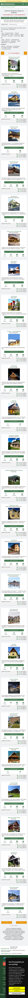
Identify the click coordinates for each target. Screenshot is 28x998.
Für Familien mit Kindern (7, 47)
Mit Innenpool (9, 46)
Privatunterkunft (12, 42)
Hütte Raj (14, 400)
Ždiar (3, 33)
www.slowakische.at (20, 14)
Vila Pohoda (14, 296)
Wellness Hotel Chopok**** (14, 574)
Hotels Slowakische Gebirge (13, 928)
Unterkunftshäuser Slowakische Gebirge (14, 931)
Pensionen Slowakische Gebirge (14, 929)
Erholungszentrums (6, 41)
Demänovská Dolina (9, 33)
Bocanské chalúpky (14, 435)
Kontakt (5, 961)
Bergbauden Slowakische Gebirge (13, 934)
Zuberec (12, 34)
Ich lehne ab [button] (16, 990)
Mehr (22, 35)
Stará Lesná (4, 35)
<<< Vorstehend (6, 922)
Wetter (23, 186)
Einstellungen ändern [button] (17, 993)
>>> (25, 53)
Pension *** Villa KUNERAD (14, 331)
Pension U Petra (14, 127)
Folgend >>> (22, 922)
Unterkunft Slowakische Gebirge (14, 939)
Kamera (17, 186)
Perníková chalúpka (14, 748)
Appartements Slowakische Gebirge (14, 936)
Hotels (3, 39)
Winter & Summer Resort (14, 817)
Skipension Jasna (14, 505)
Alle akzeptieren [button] (16, 988)
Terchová (17, 33)
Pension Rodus (14, 609)
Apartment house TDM (14, 57)
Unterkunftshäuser (15, 39)
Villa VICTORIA (14, 783)
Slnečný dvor (14, 196)
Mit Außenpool (17, 46)
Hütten (19, 41)
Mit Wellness (15, 47)
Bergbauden (13, 41)
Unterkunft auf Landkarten (6, 950)
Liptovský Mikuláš (5, 34)
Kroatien (5, 973)
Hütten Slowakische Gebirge (13, 935)
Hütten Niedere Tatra (5, 948)
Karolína (14, 644)
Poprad (22, 34)
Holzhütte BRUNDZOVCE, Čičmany (14, 470)
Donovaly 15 (14, 852)
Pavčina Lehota (17, 35)
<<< (3, 53)
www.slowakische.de (8, 14)
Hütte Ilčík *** (14, 261)
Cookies (5, 979)
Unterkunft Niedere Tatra (6, 953)
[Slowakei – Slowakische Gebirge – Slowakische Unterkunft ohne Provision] (8, 4)
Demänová (10, 35)
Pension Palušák (14, 161)
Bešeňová (17, 34)
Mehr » (11, 75)
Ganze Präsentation (14, 77)
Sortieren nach (4, 24)
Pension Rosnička (14, 887)
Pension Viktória (14, 679)
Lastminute (5, 984)
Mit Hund (3, 46)
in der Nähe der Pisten (6, 48)
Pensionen (8, 39)
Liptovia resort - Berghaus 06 (14, 231)
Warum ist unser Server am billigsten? (14, 1)
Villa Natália (14, 92)
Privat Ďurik (14, 540)
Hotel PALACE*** (14, 713)
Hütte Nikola (14, 366)
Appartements (4, 42)
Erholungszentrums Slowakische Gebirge (14, 932)
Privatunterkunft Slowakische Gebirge (14, 938)
